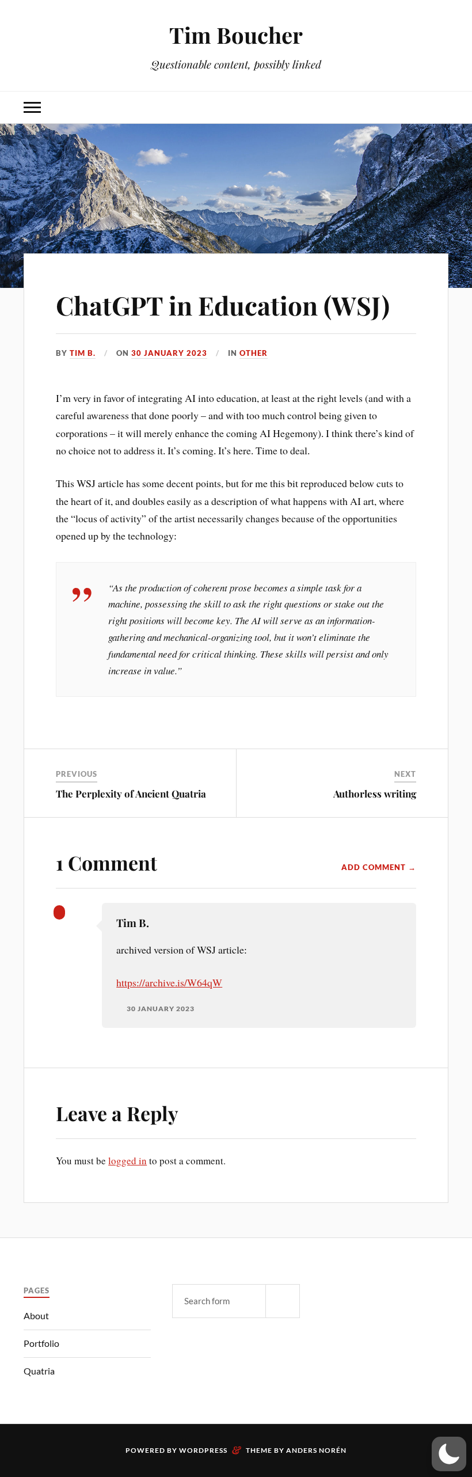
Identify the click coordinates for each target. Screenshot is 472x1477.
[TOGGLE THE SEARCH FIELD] (439, 107)
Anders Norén (316, 1450)
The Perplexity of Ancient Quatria (131, 793)
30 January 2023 (169, 353)
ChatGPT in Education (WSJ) (223, 305)
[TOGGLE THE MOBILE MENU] (32, 107)
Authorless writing (374, 793)
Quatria (39, 1370)
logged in (127, 1160)
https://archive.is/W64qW (169, 982)
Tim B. (83, 353)
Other (253, 353)
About (36, 1315)
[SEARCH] (282, 1301)
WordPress (203, 1450)
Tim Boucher (236, 35)
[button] (449, 1454)
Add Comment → (378, 867)
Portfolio (41, 1343)
